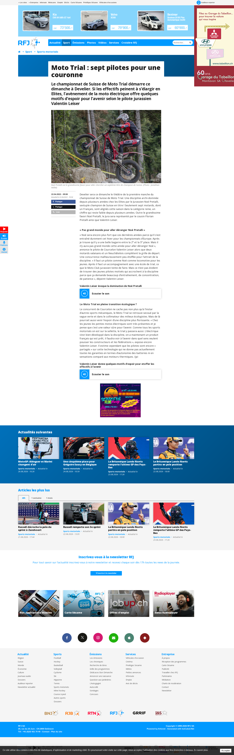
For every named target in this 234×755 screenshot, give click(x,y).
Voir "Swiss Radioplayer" (128, 603)
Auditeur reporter (25, 683)
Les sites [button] (23, 3)
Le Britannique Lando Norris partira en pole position (170, 463)
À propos (166, 658)
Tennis (57, 683)
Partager (58, 202)
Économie (22, 669)
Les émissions (96, 658)
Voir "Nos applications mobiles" (173, 603)
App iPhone (129, 638)
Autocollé (94, 687)
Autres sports (60, 698)
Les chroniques (96, 662)
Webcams (52, 3)
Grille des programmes (100, 669)
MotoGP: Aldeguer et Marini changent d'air (35, 463)
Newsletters (113, 638)
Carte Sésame (76, 3)
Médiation (166, 680)
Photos (91, 42)
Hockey (57, 662)
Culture (21, 672)
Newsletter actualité (26, 687)
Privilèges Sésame (90, 3)
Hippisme (58, 680)
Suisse (20, 662)
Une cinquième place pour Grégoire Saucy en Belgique (80, 463)
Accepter (225, 750)
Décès (66, 3)
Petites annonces (133, 672)
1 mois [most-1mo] (49, 498)
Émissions (78, 42)
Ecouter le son (100, 293)
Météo (129, 669)
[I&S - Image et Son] (161, 713)
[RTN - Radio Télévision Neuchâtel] (95, 713)
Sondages (94, 691)
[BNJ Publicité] (50, 713)
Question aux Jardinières (100, 680)
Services (114, 42)
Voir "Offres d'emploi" (83, 603)
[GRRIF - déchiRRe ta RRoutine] (139, 713)
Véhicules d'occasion (135, 658)
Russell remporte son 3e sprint (82, 527)
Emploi (60, 3)
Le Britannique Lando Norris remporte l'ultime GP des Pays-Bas (127, 464)
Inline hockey (59, 691)
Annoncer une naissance (100, 676)
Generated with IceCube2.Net (180, 729)
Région (21, 658)
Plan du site (56, 732)
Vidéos (102, 42)
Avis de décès (132, 683)
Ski (55, 676)
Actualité (55, 42)
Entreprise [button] (34, 3)
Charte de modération (171, 683)
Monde (21, 665)
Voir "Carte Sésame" (38, 603)
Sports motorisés (47, 51)
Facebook (67, 638)
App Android (145, 638)
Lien (58, 212)
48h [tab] (23, 498)
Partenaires (167, 676)
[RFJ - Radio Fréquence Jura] (117, 713)
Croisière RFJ (129, 42)
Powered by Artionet (156, 729)
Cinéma (129, 662)
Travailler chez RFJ (170, 672)
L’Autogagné (95, 683)
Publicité (165, 669)
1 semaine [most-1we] (36, 498)
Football (57, 658)
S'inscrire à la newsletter (106, 573)
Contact (165, 687)
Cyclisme (57, 672)
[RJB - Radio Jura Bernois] (72, 713)
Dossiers (21, 680)
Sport (66, 42)
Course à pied (60, 694)
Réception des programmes (174, 662)
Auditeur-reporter (208, 3)
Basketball (58, 665)
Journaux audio (24, 676)
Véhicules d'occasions (108, 3)
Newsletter (166, 691)
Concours (94, 694)
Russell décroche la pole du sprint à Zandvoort (34, 528)
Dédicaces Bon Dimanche (101, 672)
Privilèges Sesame (134, 665)
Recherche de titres (98, 665)
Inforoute (43, 3)
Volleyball (58, 669)
